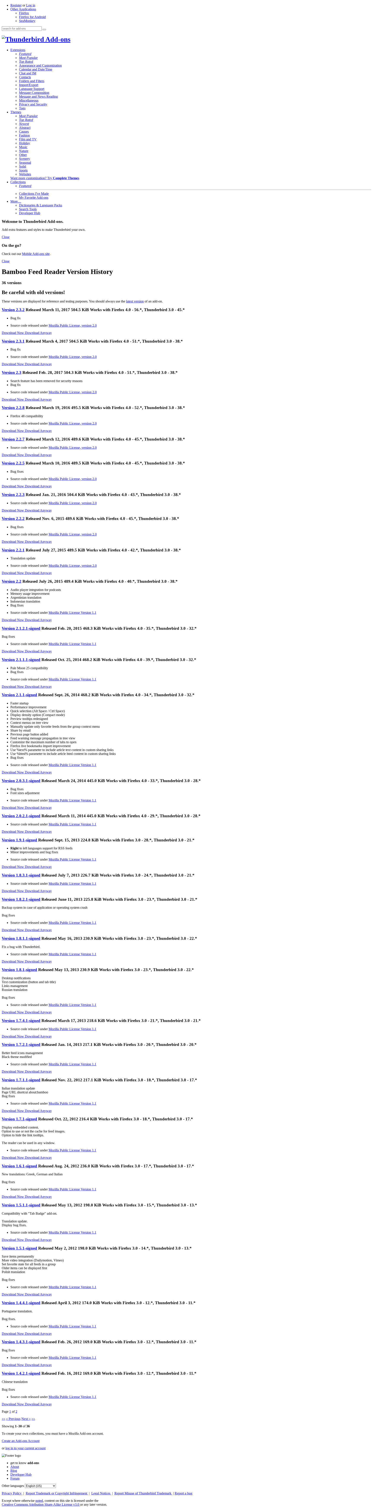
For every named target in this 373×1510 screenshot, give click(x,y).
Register (16, 5)
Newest (24, 124)
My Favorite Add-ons (33, 197)
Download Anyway (38, 333)
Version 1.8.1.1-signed (21, 938)
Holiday (24, 143)
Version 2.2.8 (13, 407)
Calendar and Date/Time (35, 69)
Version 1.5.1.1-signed (21, 1205)
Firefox (24, 13)
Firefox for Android (32, 17)
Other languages (13, 1486)
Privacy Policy (12, 1493)
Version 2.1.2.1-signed (21, 628)
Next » (26, 1419)
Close (5, 237)
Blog (13, 1470)
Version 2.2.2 (13, 518)
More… (15, 201)
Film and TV (28, 139)
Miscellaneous (28, 100)
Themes (15, 112)
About (14, 1467)
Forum (14, 1478)
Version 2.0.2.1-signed (21, 816)
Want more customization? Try (44, 178)
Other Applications (23, 9)
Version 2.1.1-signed (19, 695)
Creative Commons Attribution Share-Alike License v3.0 (41, 1504)
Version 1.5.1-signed (19, 1248)
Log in (30, 5)
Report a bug (183, 1493)
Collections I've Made (34, 193)
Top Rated (26, 61)
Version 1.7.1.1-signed (21, 1080)
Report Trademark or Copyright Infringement (57, 1493)
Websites (25, 174)
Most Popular (28, 58)
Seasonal (25, 162)
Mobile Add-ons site (36, 254)
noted (39, 1500)
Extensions (17, 50)
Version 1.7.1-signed (19, 1119)
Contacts (25, 77)
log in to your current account (25, 1448)
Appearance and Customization (40, 65)
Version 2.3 (11, 372)
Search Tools (28, 209)
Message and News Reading (38, 96)
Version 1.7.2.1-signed (21, 1044)
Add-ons (57, 39)
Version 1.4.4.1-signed (21, 1303)
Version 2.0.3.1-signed (21, 780)
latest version (135, 301)
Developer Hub (29, 213)
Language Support (31, 89)
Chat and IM (27, 73)
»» (33, 1419)
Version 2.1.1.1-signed (21, 659)
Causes (24, 131)
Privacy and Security (33, 104)
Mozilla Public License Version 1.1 (72, 612)
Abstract (24, 127)
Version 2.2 (11, 581)
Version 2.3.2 (13, 309)
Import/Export (28, 85)
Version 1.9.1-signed (19, 840)
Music (23, 147)
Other (23, 155)
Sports (23, 170)
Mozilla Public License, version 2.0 (73, 325)
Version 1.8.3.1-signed (21, 875)
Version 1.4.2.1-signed (21, 1373)
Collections (18, 182)
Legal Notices (101, 1493)
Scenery (24, 159)
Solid (22, 166)
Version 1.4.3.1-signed (21, 1342)
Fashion (24, 135)
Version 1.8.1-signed (19, 969)
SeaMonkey (27, 21)
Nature (23, 151)
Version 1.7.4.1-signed (21, 1020)
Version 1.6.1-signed (19, 1166)
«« (3, 1419)
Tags (22, 108)
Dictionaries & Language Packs (40, 205)
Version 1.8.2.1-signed (21, 899)
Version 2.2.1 (13, 550)
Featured (25, 54)
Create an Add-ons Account (21, 1441)
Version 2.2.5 (13, 463)
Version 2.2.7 (13, 439)
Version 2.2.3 (13, 494)
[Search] (44, 29)
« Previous (13, 1419)
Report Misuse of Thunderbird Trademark (143, 1493)
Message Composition (34, 92)
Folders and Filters (31, 81)
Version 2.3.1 (13, 341)
